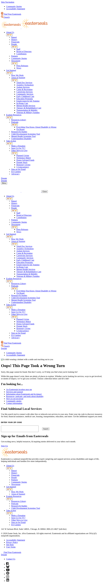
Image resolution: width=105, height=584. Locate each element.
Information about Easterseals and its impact (24, 394)
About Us (10, 32)
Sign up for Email (18, 169)
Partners (14, 56)
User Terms (10, 547)
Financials (15, 42)
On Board (20, 129)
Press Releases (22, 66)
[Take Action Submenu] (9, 143)
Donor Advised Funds (25, 160)
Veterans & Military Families (28, 112)
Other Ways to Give (19, 150)
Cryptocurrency (22, 167)
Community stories (13, 401)
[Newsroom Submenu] (14, 63)
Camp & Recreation (24, 89)
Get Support (11, 70)
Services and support (14, 392)
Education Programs (24, 99)
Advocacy (15, 174)
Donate (4, 555)
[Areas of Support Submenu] (14, 80)
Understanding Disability (21, 139)
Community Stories (14, 6)
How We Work (17, 75)
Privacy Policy (12, 542)
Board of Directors (24, 51)
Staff (18, 49)
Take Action (11, 141)
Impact (14, 37)
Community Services (24, 94)
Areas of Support (18, 78)
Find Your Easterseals (12, 14)
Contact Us (10, 559)
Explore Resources (13, 115)
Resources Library (18, 120)
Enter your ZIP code (11, 422)
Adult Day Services (24, 82)
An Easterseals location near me (19, 389)
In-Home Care (22, 103)
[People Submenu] (14, 46)
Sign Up (4, 446)
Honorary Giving (23, 165)
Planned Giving (22, 155)
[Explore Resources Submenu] (9, 117)
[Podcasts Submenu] (14, 124)
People (14, 44)
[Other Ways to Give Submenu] (14, 153)
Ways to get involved (14, 399)
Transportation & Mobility (27, 110)
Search (7, 17)
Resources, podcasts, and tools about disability (25, 396)
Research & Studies (19, 132)
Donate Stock (21, 162)
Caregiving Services (24, 92)
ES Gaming (16, 172)
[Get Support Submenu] (9, 73)
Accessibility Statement (15, 9)
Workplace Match (23, 158)
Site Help (10, 545)
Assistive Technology (25, 85)
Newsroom (15, 61)
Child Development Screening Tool (25, 134)
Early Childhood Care (25, 96)
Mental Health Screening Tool (23, 136)
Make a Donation (18, 146)
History (14, 40)
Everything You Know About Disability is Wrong (36, 127)
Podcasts (14, 122)
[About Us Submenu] (9, 35)
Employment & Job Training (27, 101)
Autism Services (23, 87)
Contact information (14, 403)
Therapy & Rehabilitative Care (28, 108)
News (18, 68)
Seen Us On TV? (18, 148)
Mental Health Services (25, 106)
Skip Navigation (7, 2)
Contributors (21, 54)
